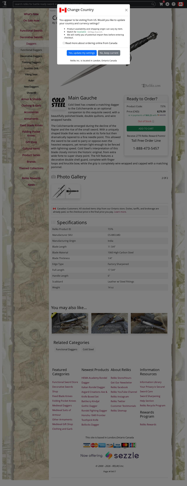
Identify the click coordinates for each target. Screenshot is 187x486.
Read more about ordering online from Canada (91, 43)
